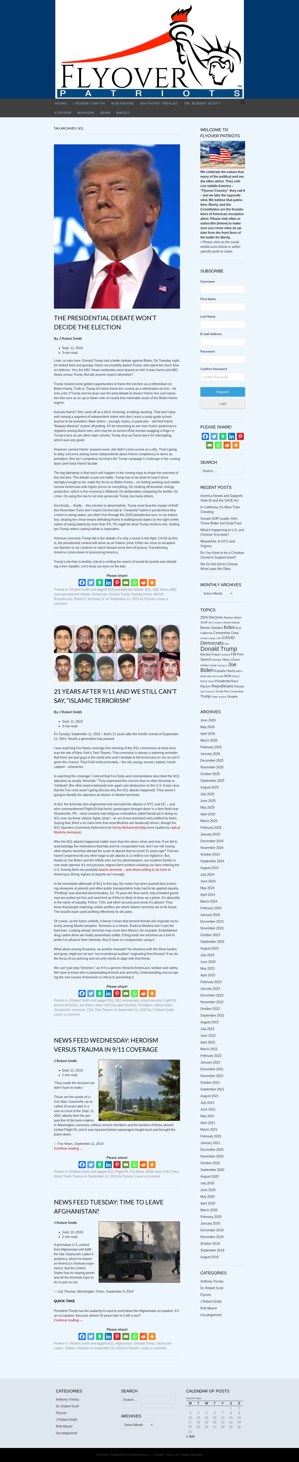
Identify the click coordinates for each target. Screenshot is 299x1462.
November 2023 (212, 928)
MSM (149, 1171)
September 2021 (212, 1089)
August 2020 (209, 1176)
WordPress (140, 1455)
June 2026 (208, 720)
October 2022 (210, 1008)
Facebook (225, 654)
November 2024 (212, 847)
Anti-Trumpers (215, 622)
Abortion (228, 617)
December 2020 (212, 1149)
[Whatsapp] (135, 583)
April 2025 (207, 814)
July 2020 (207, 1183)
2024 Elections (211, 617)
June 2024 (208, 881)
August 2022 (209, 1022)
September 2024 (212, 861)
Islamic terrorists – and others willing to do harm (133, 869)
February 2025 (211, 827)
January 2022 (210, 1062)
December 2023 (212, 921)
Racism (205, 686)
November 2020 (212, 1156)
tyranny (222, 697)
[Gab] (100, 583)
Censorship (221, 633)
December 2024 (212, 841)
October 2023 (210, 935)
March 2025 (208, 821)
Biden (229, 627)
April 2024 (207, 894)
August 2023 (209, 948)
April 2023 (207, 975)
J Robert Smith (89, 103)
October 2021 (210, 1082)
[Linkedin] (108, 583)
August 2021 (209, 1096)
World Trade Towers (68, 1176)
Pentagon (145, 1005)
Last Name (207, 316)
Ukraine (232, 696)
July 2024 (207, 874)
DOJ (227, 644)
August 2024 (209, 868)
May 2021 (207, 1116)
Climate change (208, 638)
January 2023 (210, 988)
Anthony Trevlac (159, 103)
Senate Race (223, 691)
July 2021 (207, 1102)
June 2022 (208, 1035)
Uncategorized (211, 1315)
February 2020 (211, 1216)
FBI (233, 654)
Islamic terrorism (65, 1005)
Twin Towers (104, 1009)
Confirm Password (213, 369)
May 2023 (207, 968)
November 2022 (212, 1002)
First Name (208, 299)
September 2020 (212, 1169)
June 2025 (208, 800)
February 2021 (211, 1136)
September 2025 (212, 780)
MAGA (158, 594)
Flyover (63, 112)
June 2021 (208, 1109)
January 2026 (210, 753)
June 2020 (208, 1190)
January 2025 (210, 834)
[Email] (126, 583)
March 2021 (208, 1129)
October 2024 (210, 854)
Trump (205, 696)
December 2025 (212, 760)
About (123, 112)
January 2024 (210, 915)
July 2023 (207, 955)
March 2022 (208, 1049)
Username (207, 281)
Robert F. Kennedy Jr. (89, 599)
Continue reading (68, 1148)
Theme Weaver (191, 1455)
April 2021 (207, 1123)
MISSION (85, 112)
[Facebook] (82, 583)
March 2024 (208, 901)
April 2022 (207, 1042)
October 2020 (210, 1163)
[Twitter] (91, 583)
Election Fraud (209, 654)
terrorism (78, 1009)
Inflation (204, 665)
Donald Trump (119, 594)
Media (203, 676)
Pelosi (211, 681)
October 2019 (210, 1243)
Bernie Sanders (211, 627)
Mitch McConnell (215, 676)
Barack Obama (231, 622)
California (206, 633)
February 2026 (211, 747)
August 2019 (209, 1257)
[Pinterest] (117, 583)
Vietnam (83, 1348)
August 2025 (209, 787)
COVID (228, 638)
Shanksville (62, 1009)
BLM (238, 628)
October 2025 (210, 774)
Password (207, 351)
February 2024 (211, 908)
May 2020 (207, 1196)
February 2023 (211, 982)
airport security (151, 1000)
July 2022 (207, 1029)
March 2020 (208, 1210)
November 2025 (212, 767)
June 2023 (208, 961)
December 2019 (212, 1230)
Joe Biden (86, 1005)
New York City (105, 1005)
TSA (90, 1009)
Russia (239, 686)
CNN (218, 638)
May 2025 (207, 807)
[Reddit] (143, 583)
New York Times (167, 1171)
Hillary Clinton (231, 659)
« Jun (190, 1436)
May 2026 (207, 727)
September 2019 (212, 1250)
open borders (126, 1005)
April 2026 (207, 733)
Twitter (215, 697)
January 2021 (210, 1143)
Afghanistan (123, 1343)
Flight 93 (169, 1000)
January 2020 (210, 1223)
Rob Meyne (122, 103)
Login (222, 403)
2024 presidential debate (125, 589)
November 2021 (212, 1076)
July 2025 (207, 794)
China (235, 633)
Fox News (137, 1171)
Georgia (216, 659)
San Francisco (207, 691)
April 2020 (207, 1203)
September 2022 (212, 1015)
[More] (152, 583)
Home (61, 103)
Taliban (70, 1348)
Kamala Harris (141, 594)
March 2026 (208, 740)
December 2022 (212, 995)
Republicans (63, 599)
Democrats (99, 594)
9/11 (148, 589)
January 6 (222, 665)
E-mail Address (211, 334)
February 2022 (211, 1055)
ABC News (161, 589)
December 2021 (212, 1069)
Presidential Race (226, 681)
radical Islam (163, 1005)
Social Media (237, 691)
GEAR (105, 112)
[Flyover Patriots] (149, 49)
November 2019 (212, 1237)
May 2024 (207, 888)
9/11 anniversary (127, 1000)
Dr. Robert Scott (202, 103)
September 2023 (212, 941)
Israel (213, 665)
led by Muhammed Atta (128, 827)
